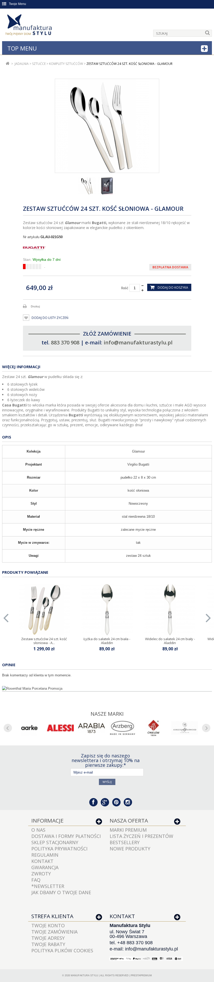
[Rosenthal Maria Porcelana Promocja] (107, 688)
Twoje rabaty (48, 944)
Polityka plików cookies (62, 950)
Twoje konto (48, 925)
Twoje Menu (17, 4)
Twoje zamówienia (54, 932)
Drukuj (35, 306)
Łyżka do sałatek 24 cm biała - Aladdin (107, 641)
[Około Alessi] (60, 728)
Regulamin (44, 855)
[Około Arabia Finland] (91, 728)
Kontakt (42, 861)
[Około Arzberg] (122, 728)
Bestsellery (125, 842)
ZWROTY (41, 873)
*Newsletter (47, 886)
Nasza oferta (129, 820)
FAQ (35, 880)
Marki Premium (128, 830)
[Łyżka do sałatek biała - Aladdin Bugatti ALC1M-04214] (107, 609)
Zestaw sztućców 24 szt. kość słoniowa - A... (44, 641)
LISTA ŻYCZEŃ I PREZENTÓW (141, 836)
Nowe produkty (130, 848)
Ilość (124, 288)
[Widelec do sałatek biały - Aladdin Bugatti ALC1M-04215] (169, 609)
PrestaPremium (141, 975)
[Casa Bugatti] (107, 248)
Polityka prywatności (59, 848)
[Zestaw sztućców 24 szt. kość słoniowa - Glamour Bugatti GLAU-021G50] (87, 185)
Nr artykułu (31, 237)
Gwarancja (44, 867)
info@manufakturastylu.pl (138, 342)
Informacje (47, 820)
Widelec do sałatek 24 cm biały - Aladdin (170, 641)
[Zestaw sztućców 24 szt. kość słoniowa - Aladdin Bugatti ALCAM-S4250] (44, 609)
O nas (38, 830)
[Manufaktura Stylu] (29, 26)
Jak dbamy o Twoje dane (61, 892)
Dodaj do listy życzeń (49, 318)
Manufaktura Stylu (84, 975)
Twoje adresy (48, 938)
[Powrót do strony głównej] (8, 63)
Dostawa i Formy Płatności (66, 836)
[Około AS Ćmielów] (153, 728)
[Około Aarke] (29, 728)
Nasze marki (107, 713)
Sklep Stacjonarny (54, 842)
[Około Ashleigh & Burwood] (184, 728)
